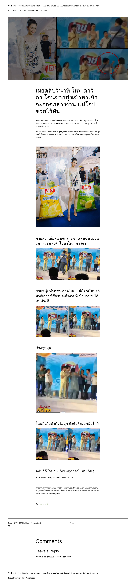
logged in (50, 557)
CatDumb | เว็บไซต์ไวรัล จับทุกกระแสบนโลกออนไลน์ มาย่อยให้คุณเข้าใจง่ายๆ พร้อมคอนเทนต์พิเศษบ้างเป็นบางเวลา (53, 6)
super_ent (44, 504)
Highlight (28, 523)
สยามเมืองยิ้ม (37, 523)
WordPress (30, 578)
